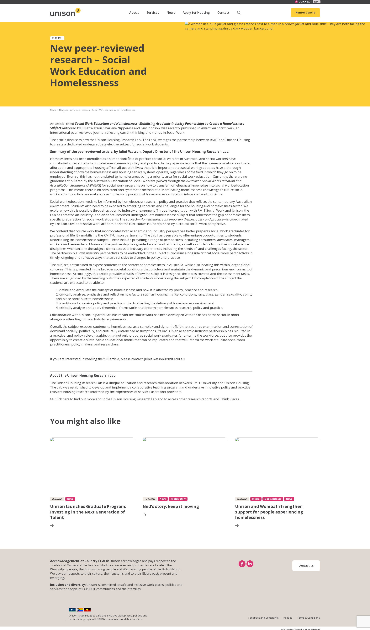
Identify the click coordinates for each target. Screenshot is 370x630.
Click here (62, 399)
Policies (287, 617)
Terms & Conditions (308, 617)
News (53, 109)
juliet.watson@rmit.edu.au (164, 359)
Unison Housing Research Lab (118, 140)
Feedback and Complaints (263, 617)
